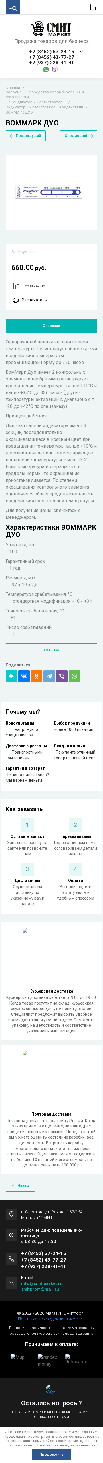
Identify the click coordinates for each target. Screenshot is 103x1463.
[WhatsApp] (74, 676)
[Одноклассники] (36, 676)
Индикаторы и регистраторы (39, 102)
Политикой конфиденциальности (65, 1445)
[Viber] (62, 676)
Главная (13, 87)
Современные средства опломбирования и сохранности (45, 94)
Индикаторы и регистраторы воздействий (44, 107)
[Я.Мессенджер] (11, 676)
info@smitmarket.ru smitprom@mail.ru (42, 1286)
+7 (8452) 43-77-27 (51, 57)
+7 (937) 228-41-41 (51, 62)
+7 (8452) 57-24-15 (51, 51)
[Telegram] (49, 676)
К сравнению (33, 286)
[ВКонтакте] (24, 676)
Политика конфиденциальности (50, 1319)
